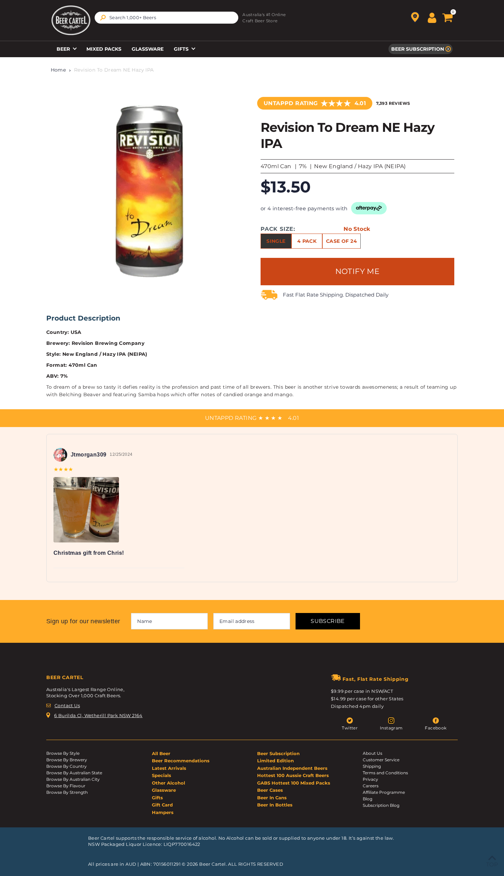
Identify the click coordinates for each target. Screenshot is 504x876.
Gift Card (162, 805)
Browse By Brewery (66, 759)
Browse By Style (63, 753)
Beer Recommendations (180, 760)
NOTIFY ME (357, 271)
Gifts (182, 49)
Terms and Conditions (385, 772)
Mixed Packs (103, 49)
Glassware (148, 49)
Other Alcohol (168, 783)
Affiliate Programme (384, 792)
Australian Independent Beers (292, 768)
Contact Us (67, 705)
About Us (372, 753)
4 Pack (306, 241)
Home (58, 70)
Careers (371, 785)
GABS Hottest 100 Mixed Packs (293, 783)
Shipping (372, 766)
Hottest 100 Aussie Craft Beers (293, 775)
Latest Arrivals (169, 768)
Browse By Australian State (74, 772)
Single (275, 241)
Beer (64, 49)
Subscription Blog (381, 805)
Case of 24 (341, 241)
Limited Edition (275, 760)
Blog (367, 798)
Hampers (162, 812)
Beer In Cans (272, 797)
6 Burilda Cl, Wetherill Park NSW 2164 (98, 715)
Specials (161, 775)
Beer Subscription (417, 49)
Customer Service (381, 759)
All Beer (161, 753)
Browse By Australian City (73, 779)
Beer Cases (270, 790)
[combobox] (166, 18)
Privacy (370, 779)
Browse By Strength (67, 792)
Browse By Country (66, 766)
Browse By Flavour (65, 785)
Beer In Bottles (274, 805)
